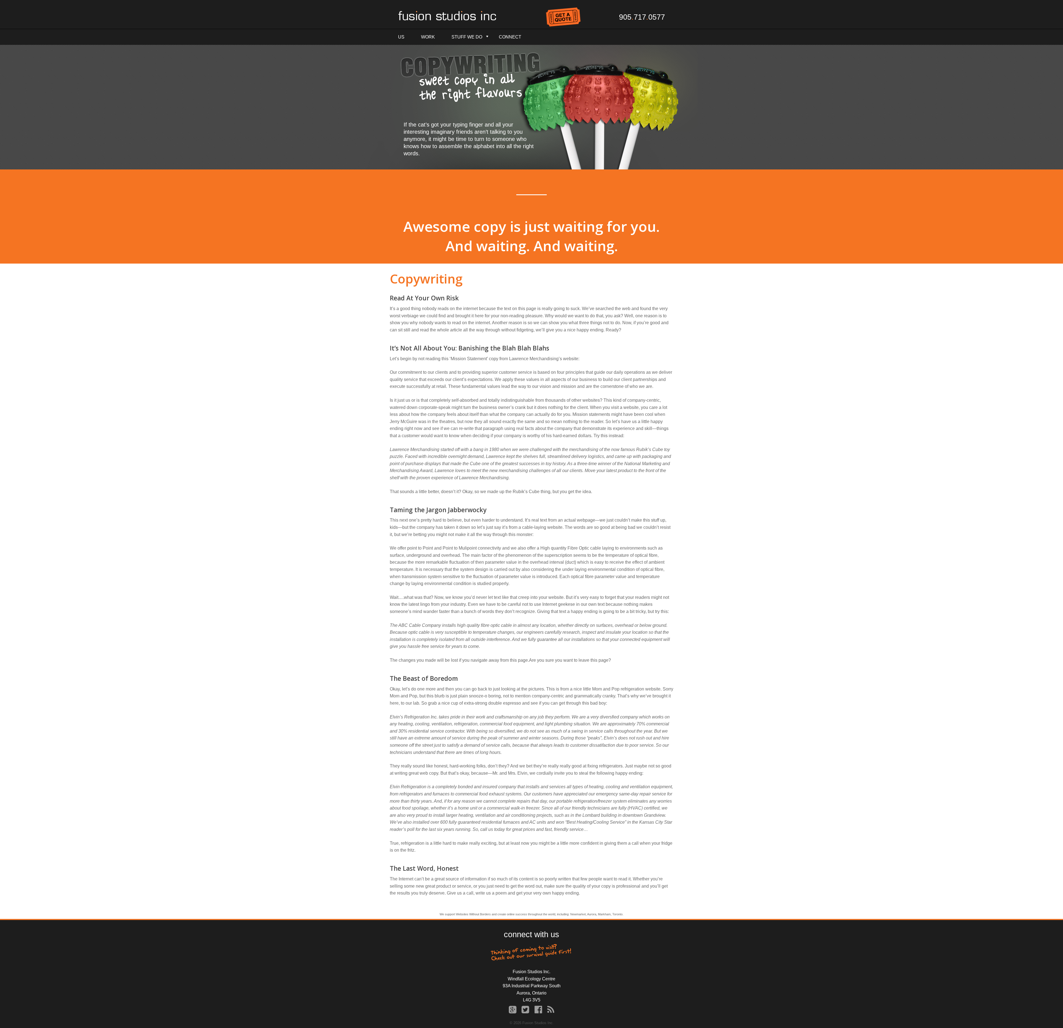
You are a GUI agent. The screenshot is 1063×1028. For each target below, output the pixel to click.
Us (401, 37)
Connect (510, 37)
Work (428, 37)
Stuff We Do (466, 37)
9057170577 (642, 17)
